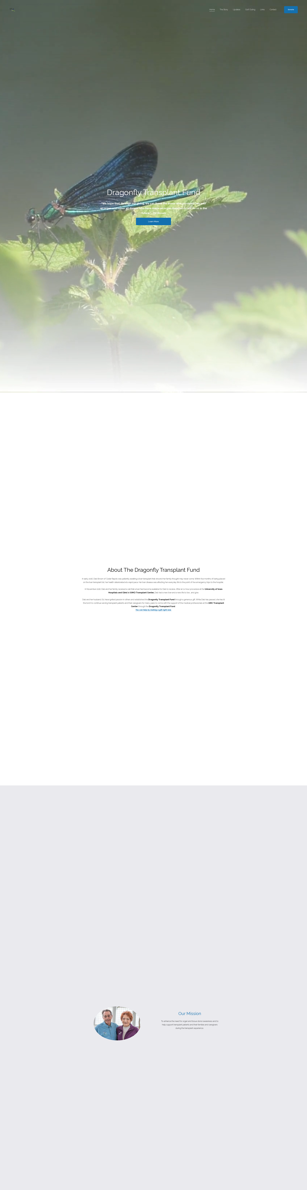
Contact (273, 9)
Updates (236, 9)
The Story (224, 9)
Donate (291, 9)
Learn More (153, 221)
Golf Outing (250, 9)
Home (212, 9)
